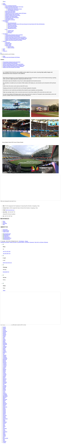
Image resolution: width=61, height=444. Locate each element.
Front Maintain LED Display (13, 9)
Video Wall (36, 242)
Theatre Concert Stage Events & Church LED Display (15, 36)
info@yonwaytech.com (10, 209)
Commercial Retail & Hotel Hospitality (12, 35)
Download (10, 32)
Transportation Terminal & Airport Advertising (14, 34)
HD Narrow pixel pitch (12, 25)
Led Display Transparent (29, 242)
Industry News (10, 31)
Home (4, 3)
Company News (11, 30)
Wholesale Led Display (4, 242)
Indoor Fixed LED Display (10, 11)
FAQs (4, 48)
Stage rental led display (12, 27)
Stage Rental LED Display (10, 12)
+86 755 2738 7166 (6, 251)
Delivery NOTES (11, 47)
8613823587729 (6, 271)
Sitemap (26, 241)
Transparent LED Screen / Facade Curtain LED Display (15, 13)
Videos (6, 21)
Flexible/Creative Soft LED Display (12, 17)
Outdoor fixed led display (12, 26)
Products (4, 4)
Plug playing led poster (12, 22)
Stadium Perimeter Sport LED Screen (12, 14)
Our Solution (5, 33)
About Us (5, 41)
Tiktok (4, 290)
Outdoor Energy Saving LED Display (15, 8)
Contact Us (5, 50)
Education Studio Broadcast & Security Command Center (16, 38)
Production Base (8, 43)
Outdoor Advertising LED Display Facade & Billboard (15, 39)
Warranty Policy (8, 45)
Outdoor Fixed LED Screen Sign (11, 7)
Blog (4, 49)
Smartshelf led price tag (12, 28)
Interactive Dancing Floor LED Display (12, 15)
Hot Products (21, 241)
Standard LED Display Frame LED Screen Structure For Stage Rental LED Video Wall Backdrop (26, 24)
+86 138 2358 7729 (6, 253)
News (6, 29)
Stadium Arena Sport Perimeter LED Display (13, 40)
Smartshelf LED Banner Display (11, 16)
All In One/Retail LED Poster (10, 5)
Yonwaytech (7, 42)
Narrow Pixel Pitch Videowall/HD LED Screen (14, 6)
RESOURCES (6, 20)
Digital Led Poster (13, 242)
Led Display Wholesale (43, 242)
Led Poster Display (20, 242)
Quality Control (8, 44)
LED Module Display (9, 18)
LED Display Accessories (10, 19)
